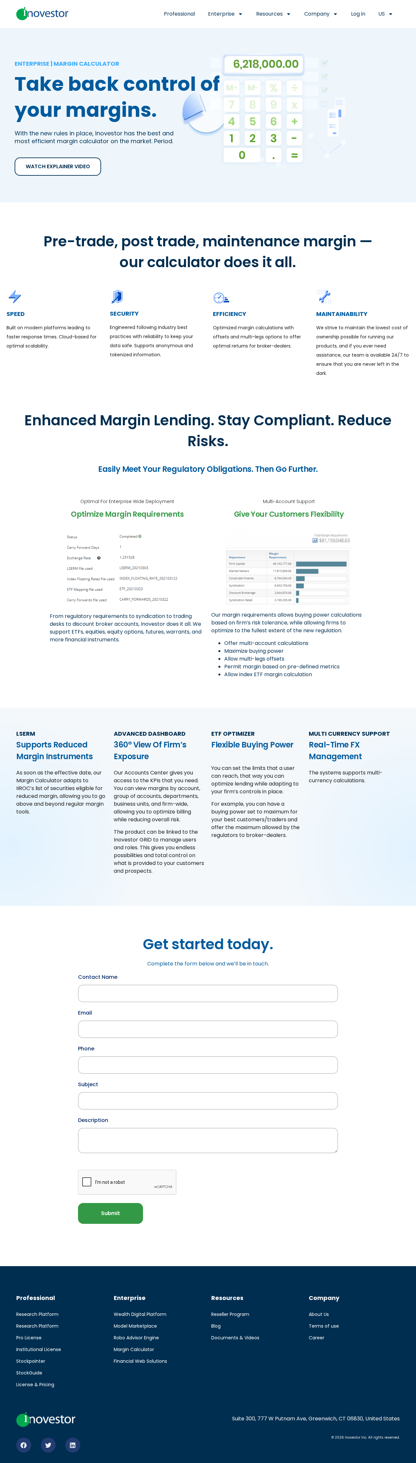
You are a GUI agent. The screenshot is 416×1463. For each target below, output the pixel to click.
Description (93, 1119)
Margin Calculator (134, 1349)
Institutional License (38, 1349)
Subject (88, 1084)
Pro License (29, 1337)
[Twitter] (48, 1445)
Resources (269, 14)
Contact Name (97, 976)
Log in (358, 14)
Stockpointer (30, 1361)
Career (316, 1337)
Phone (86, 1048)
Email (85, 1012)
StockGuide (29, 1373)
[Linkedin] (72, 1445)
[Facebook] (23, 1445)
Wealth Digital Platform (140, 1314)
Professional (179, 14)
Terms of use (324, 1326)
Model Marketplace (135, 1326)
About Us (319, 1314)
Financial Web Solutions (140, 1361)
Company (317, 14)
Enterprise (221, 14)
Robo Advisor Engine (136, 1337)
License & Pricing (35, 1384)
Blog (216, 1326)
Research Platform (37, 1314)
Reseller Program (230, 1314)
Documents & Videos (235, 1337)
